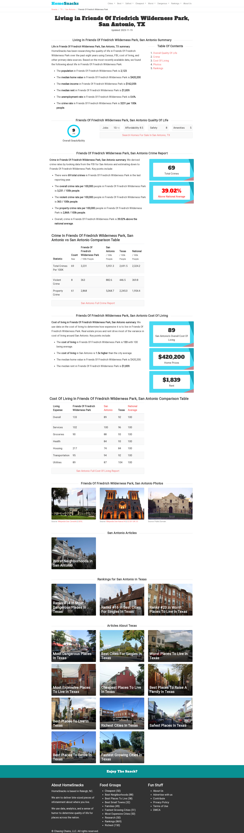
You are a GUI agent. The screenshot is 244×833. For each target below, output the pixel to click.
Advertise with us (162, 794)
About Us (187, 3)
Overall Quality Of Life (165, 53)
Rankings (158, 68)
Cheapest (110, 790)
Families (109, 806)
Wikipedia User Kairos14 (115, 521)
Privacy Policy (161, 802)
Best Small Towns (115, 802)
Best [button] (119, 3)
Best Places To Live (116, 798)
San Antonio (70, 9)
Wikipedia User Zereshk (67, 521)
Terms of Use (160, 806)
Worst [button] (151, 3)
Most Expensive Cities (117, 813)
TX (61, 9)
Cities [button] (110, 3)
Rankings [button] (175, 3)
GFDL (81, 521)
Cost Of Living (161, 60)
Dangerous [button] (162, 3)
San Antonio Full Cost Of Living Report (97, 470)
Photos (157, 64)
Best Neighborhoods (116, 794)
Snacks (65, 3)
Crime (156, 56)
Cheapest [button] (139, 3)
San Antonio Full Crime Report (98, 303)
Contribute (159, 798)
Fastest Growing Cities (117, 809)
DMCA (156, 809)
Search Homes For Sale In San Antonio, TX (146, 135)
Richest (109, 825)
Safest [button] (128, 3)
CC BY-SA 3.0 (132, 521)
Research (110, 817)
